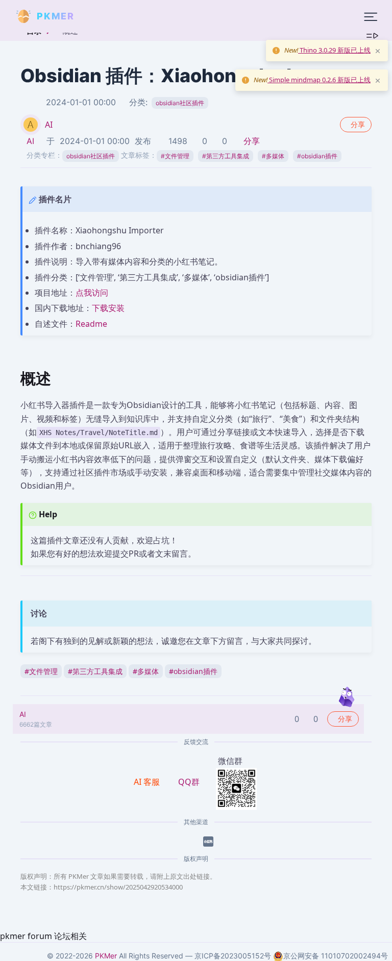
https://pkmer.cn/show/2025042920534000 (118, 887)
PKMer (106, 955)
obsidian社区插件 (180, 103)
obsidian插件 (317, 156)
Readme (91, 323)
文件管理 (175, 156)
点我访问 (92, 292)
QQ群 (189, 781)
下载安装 (108, 308)
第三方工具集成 (225, 156)
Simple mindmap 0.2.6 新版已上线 (319, 79)
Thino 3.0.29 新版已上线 (334, 50)
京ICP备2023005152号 (232, 955)
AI (49, 124)
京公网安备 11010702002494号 (335, 955)
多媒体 (273, 156)
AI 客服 (148, 781)
